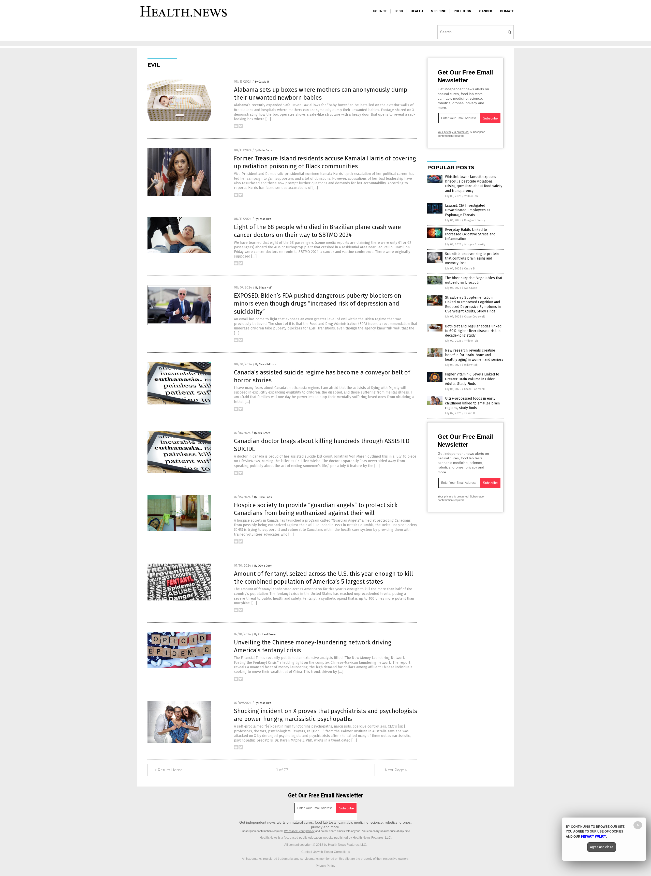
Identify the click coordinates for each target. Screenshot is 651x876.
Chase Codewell (474, 316)
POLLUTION (462, 11)
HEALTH (417, 11)
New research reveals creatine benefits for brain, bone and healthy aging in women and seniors (474, 355)
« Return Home (169, 770)
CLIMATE (507, 11)
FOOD (398, 11)
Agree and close (601, 847)
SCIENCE (380, 11)
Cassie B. (469, 268)
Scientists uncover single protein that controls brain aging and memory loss (472, 258)
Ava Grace (470, 288)
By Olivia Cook (263, 497)
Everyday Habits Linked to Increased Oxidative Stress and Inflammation (470, 234)
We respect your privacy (299, 831)
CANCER (485, 11)
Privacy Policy (325, 866)
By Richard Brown (265, 634)
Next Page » (396, 770)
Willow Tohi (471, 196)
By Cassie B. (262, 81)
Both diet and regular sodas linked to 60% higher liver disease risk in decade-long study (473, 331)
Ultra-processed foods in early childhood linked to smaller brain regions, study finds (472, 403)
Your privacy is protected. (453, 131)
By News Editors (265, 364)
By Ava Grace (262, 433)
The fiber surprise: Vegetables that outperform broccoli (473, 280)
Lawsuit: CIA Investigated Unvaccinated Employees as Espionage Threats (467, 210)
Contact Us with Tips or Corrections (325, 852)
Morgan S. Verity (474, 220)
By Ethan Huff (263, 219)
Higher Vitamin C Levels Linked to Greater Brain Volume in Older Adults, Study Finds (472, 379)
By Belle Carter (264, 150)
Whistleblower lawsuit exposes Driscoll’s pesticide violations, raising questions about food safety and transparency (473, 184)
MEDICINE (438, 11)
